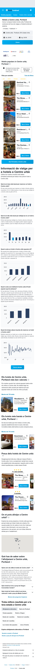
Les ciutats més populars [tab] (10, 625)
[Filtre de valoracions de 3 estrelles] (9, 79)
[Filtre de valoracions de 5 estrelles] (23, 79)
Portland (12, 668)
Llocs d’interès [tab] (24, 625)
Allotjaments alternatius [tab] (9, 609)
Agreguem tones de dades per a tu (13, 653)
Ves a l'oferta (25, 93)
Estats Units (12, 665)
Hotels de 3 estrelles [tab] (8, 617)
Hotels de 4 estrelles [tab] (23, 617)
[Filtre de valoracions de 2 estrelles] (4, 79)
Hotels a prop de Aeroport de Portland (13, 635)
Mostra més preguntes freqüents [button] (17, 597)
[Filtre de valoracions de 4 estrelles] (16, 79)
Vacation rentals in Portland (10, 633)
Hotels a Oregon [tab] (20, 613)
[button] (3, 10)
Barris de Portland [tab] (24, 609)
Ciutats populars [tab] (7, 613)
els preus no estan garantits (13, 645)
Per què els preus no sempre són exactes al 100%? (16, 657)
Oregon (23, 665)
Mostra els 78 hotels (8, 394)
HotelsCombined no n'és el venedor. (13, 650)
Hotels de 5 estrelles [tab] (8, 621)
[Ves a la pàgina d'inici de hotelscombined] (12, 10)
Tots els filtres (28, 75)
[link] (17, 162)
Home (5, 665)
